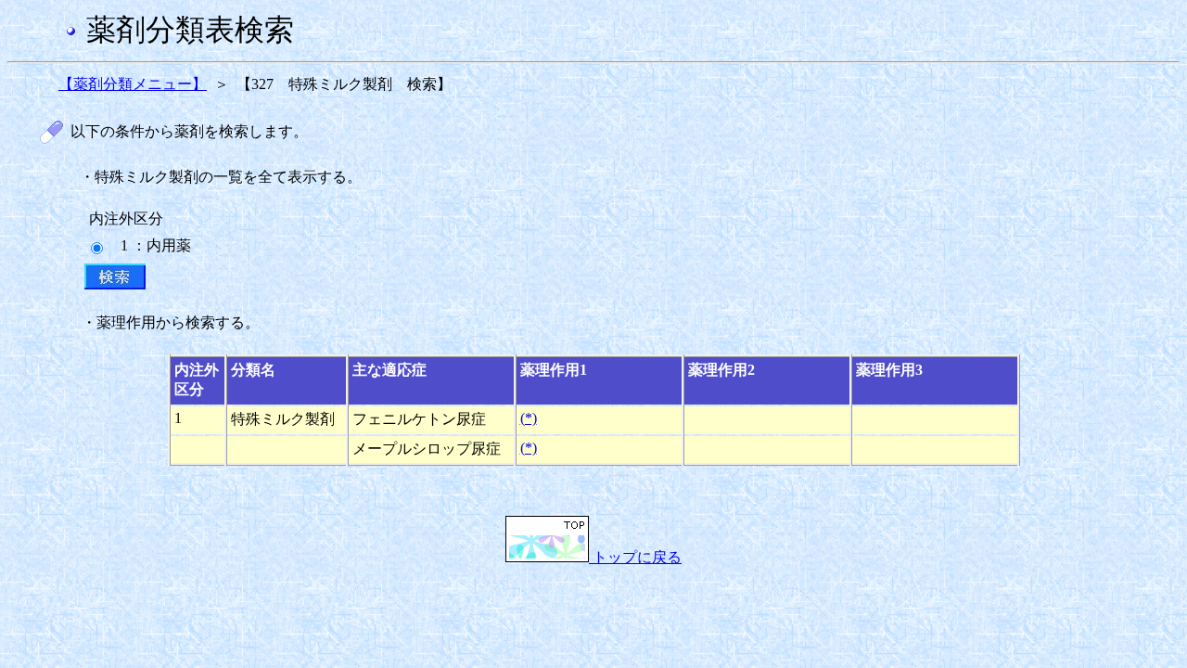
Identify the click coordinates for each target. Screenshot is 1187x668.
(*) (528, 418)
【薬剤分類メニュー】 (132, 84)
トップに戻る (635, 557)
